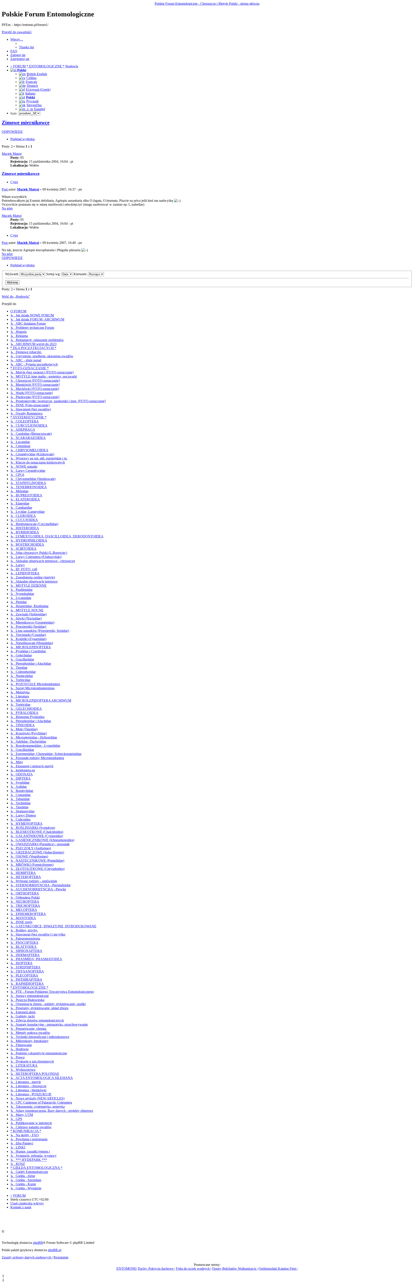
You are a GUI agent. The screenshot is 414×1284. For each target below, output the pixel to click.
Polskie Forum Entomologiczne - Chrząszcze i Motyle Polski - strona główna (207, 3)
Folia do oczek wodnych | (193, 1268)
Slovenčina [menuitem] (34, 105)
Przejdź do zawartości (16, 32)
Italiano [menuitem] (30, 93)
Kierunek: (81, 274)
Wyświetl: (12, 274)
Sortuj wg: (53, 274)
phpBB (38, 1242)
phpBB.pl (54, 1250)
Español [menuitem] (39, 109)
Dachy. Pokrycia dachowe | (156, 1268)
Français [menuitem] (31, 82)
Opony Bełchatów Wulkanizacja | (235, 1268)
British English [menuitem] (37, 74)
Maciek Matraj (12, 154)
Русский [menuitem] (32, 101)
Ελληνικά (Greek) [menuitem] (38, 89)
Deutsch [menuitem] (32, 85)
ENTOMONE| (126, 1268)
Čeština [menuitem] (31, 78)
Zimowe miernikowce (26, 122)
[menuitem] (26, 47)
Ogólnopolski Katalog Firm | (278, 1268)
